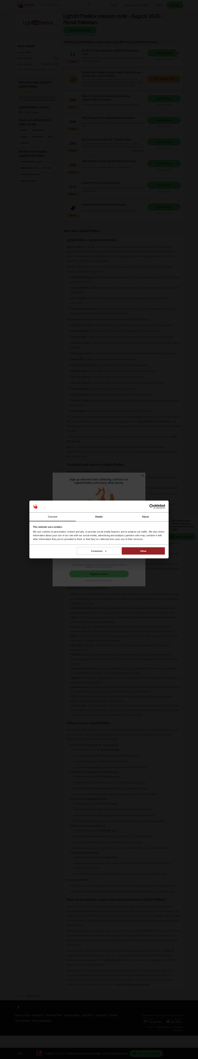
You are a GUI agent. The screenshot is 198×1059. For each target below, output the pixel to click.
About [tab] (145, 516)
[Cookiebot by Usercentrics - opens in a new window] (151, 506)
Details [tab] (99, 516)
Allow (143, 551)
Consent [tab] (52, 516)
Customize (97, 551)
